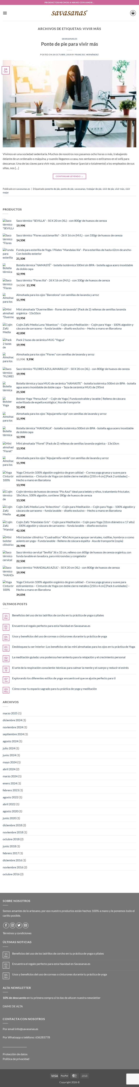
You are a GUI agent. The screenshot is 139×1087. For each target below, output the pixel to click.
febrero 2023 (11, 790)
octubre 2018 (11, 839)
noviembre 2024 (13, 727)
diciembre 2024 (12, 720)
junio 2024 (9, 755)
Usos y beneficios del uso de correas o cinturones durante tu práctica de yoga (59, 636)
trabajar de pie (94, 188)
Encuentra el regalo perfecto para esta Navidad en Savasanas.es (51, 625)
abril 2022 (9, 804)
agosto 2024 (10, 741)
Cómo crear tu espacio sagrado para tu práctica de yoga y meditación (54, 688)
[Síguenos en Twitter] (19, 925)
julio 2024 (9, 748)
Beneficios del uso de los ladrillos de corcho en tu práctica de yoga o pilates (58, 615)
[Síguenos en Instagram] (13, 925)
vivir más (119, 188)
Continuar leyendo (69, 176)
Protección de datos (15, 1054)
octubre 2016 (11, 874)
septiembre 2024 (13, 734)
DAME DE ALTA (13, 1006)
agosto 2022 (10, 797)
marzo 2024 (10, 776)
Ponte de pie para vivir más (69, 44)
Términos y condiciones (17, 933)
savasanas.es (69, 39)
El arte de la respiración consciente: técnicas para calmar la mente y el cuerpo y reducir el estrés (70, 667)
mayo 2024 (10, 762)
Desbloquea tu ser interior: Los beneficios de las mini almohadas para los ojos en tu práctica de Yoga (73, 646)
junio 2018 (9, 846)
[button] (5, 13)
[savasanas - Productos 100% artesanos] (69, 13)
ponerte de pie (52, 188)
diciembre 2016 (12, 860)
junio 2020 (9, 818)
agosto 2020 (10, 811)
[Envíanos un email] (26, 925)
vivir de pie (108, 188)
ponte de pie (67, 188)
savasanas (80, 188)
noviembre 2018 (13, 832)
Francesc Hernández (87, 54)
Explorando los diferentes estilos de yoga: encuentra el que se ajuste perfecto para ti (64, 678)
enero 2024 (10, 783)
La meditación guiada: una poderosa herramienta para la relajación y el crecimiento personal (68, 657)
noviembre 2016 (13, 867)
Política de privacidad (16, 1059)
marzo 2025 (10, 713)
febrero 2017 (11, 853)
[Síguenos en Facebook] (6, 925)
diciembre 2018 (12, 825)
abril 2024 (9, 769)
